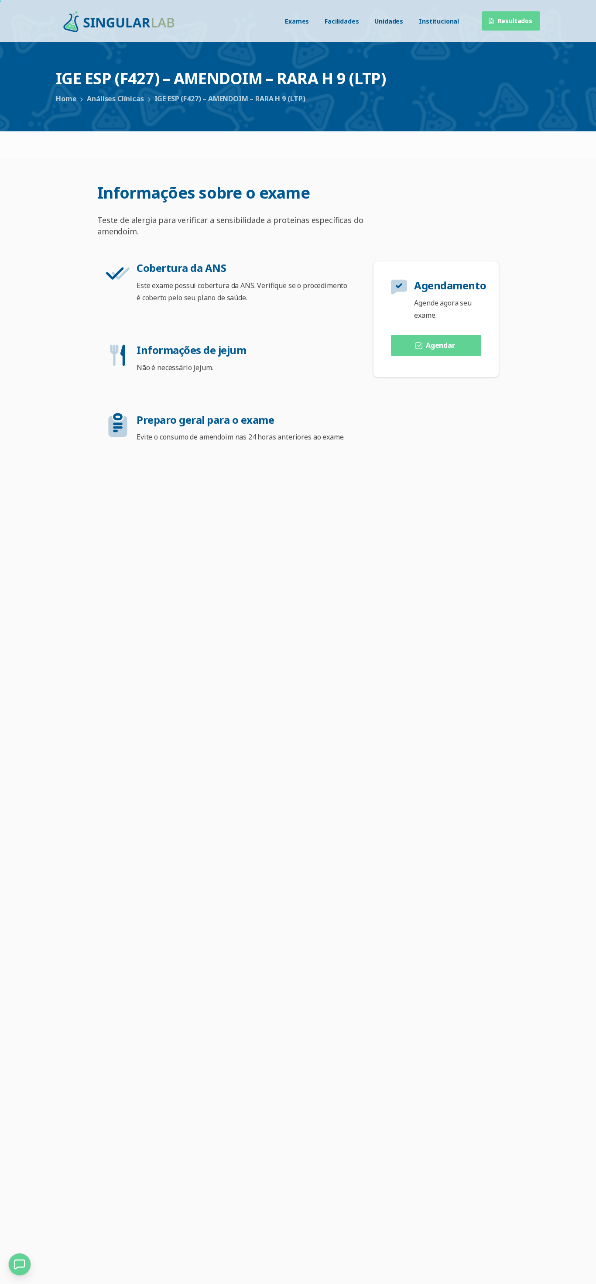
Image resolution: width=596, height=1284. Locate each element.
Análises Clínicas (115, 98)
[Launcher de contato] (20, 1264)
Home (66, 98)
